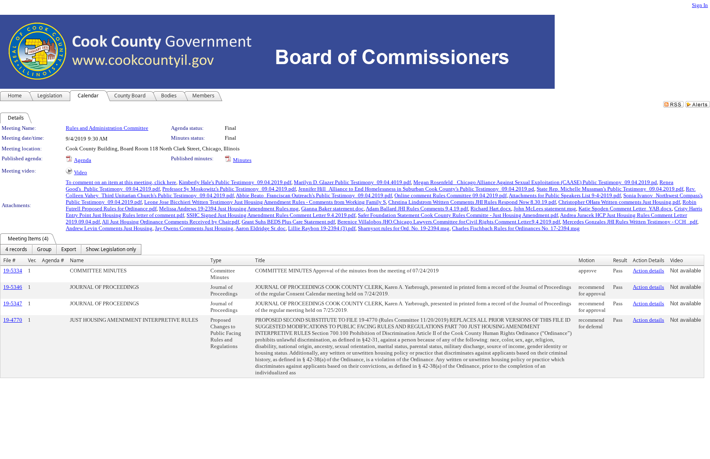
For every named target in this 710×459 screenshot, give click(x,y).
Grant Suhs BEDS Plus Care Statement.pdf (288, 222)
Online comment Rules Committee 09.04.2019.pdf (450, 195)
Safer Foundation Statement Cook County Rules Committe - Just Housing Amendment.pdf (458, 215)
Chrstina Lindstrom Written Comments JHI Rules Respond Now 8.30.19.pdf (472, 202)
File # (9, 260)
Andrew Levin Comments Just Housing (109, 228)
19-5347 (12, 303)
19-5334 (12, 271)
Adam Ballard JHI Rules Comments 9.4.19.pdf (417, 208)
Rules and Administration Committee (107, 128)
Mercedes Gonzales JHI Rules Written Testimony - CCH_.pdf (629, 222)
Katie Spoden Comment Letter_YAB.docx (625, 208)
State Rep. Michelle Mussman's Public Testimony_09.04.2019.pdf (610, 189)
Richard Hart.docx (490, 208)
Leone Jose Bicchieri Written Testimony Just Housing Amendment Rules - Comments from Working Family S (265, 202)
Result (620, 260)
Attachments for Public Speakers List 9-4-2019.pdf (565, 195)
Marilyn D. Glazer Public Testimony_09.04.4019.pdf (352, 182)
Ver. (32, 260)
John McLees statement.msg (545, 208)
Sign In (700, 5)
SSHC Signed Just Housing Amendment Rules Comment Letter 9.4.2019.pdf (271, 215)
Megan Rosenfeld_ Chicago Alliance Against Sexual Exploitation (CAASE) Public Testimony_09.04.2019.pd (535, 182)
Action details (648, 271)
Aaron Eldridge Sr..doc (260, 228)
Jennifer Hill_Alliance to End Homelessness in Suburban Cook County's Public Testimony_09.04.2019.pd (416, 189)
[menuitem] (16, 249)
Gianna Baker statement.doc (332, 208)
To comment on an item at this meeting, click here (121, 182)
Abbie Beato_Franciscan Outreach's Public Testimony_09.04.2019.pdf (314, 195)
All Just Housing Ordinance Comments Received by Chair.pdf (170, 222)
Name (77, 260)
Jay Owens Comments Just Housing (194, 228)
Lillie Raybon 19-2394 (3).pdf (321, 228)
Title (260, 260)
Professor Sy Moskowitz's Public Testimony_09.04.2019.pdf (229, 189)
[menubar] (70, 249)
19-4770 (12, 320)
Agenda (82, 160)
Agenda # (53, 260)
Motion (587, 260)
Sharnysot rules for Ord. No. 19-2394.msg (404, 228)
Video (80, 172)
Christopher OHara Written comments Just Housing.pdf (619, 202)
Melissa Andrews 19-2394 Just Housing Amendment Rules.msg (229, 208)
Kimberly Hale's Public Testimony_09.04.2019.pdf (235, 182)
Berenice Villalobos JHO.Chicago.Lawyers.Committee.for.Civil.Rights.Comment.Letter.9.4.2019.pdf (448, 222)
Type (215, 260)
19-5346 (12, 287)
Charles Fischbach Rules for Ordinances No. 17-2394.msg (516, 228)
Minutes (242, 160)
